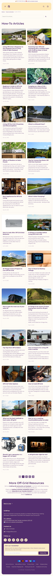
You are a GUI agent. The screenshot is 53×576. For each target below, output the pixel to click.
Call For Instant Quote (32, 1)
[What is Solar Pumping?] (39, 186)
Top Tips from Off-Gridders (12, 348)
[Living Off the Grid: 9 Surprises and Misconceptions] (14, 114)
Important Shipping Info (17, 566)
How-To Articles (10, 11)
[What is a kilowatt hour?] (39, 114)
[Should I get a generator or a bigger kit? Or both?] (14, 444)
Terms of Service (10, 564)
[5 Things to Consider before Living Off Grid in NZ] (39, 222)
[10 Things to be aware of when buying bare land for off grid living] (39, 296)
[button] (43, 6)
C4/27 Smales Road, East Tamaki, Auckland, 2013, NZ (18, 520)
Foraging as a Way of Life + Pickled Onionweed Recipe (37, 87)
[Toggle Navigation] (5, 6)
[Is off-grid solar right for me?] (39, 444)
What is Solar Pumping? (36, 196)
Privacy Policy (30, 564)
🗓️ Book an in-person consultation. (13, 522)
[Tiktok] (25, 540)
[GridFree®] (9, 6)
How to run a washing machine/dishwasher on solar (38, 419)
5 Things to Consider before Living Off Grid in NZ (37, 233)
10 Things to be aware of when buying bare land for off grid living (38, 308)
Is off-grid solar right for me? (38, 454)
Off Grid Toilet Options (10, 384)
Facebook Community (41, 566)
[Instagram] (9, 540)
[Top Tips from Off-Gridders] (14, 338)
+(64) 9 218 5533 (10, 529)
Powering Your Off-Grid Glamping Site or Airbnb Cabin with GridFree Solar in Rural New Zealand (38, 49)
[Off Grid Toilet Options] (14, 374)
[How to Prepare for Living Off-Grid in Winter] (39, 338)
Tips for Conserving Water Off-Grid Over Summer (38, 161)
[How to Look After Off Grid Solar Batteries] (14, 222)
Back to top (7, 503)
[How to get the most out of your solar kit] (14, 296)
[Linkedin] (21, 540)
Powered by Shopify (30, 569)
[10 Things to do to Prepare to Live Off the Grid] (14, 259)
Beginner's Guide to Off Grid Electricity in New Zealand (12, 87)
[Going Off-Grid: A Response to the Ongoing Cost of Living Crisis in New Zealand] (14, 37)
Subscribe (43, 553)
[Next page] (33, 476)
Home (3, 11)
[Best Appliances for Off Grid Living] (14, 186)
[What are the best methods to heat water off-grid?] (14, 408)
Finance (8, 566)
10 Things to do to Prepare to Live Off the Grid (12, 269)
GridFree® (21, 569)
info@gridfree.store (11, 531)
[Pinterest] (17, 540)
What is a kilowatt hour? (36, 124)
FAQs (37, 564)
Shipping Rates (43, 564)
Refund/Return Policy (20, 564)
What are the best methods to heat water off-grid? (13, 419)
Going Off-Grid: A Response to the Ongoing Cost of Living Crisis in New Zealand (13, 48)
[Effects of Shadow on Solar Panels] (14, 150)
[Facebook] (5, 540)
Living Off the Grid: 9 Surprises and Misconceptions (13, 125)
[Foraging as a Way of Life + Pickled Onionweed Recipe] (39, 76)
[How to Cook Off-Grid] (39, 374)
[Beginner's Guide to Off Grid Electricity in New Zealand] (14, 76)
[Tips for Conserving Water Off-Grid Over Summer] (39, 150)
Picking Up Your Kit (29, 566)
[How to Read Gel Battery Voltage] (39, 259)
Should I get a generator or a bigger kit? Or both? (12, 455)
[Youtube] (13, 540)
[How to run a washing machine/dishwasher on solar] (39, 408)
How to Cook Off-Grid (35, 384)
